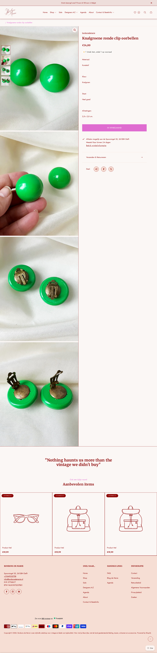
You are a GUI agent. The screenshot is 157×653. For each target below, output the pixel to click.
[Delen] (96, 169)
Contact (134, 573)
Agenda (86, 592)
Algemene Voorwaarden (140, 587)
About (85, 597)
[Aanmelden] (138, 12)
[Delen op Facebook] (103, 169)
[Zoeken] (144, 12)
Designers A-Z (88, 587)
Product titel (7, 548)
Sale (84, 582)
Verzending (135, 578)
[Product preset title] (26, 519)
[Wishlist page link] (135, 12)
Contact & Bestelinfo (91, 602)
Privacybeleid (136, 592)
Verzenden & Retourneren (96, 157)
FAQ (109, 573)
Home (85, 573)
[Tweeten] (111, 169)
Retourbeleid (136, 582)
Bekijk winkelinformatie (96, 146)
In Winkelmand (114, 127)
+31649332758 (10, 576)
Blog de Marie (112, 578)
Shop (85, 578)
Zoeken (134, 597)
